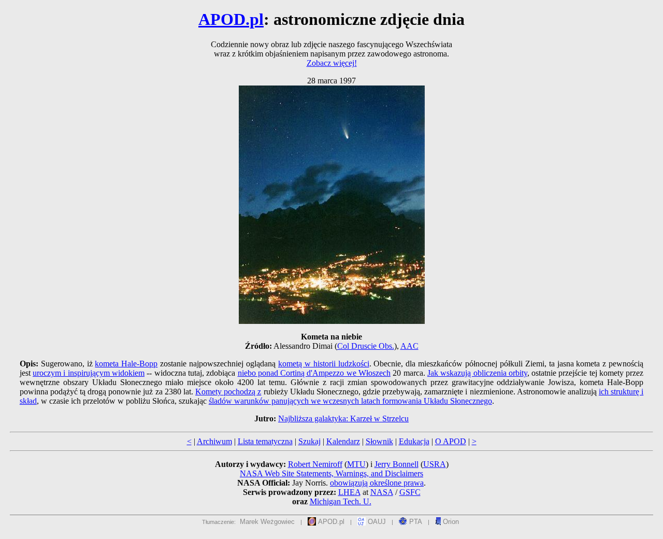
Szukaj (309, 441)
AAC (409, 346)
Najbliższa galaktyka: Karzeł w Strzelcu (343, 418)
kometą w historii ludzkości (323, 363)
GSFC (410, 492)
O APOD (450, 441)
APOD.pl (231, 19)
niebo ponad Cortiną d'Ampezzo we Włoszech (314, 372)
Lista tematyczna (265, 441)
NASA (381, 492)
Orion (450, 522)
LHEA (349, 492)
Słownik (379, 441)
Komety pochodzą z (228, 391)
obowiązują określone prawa (377, 482)
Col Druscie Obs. (365, 346)
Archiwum (214, 441)
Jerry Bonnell (396, 464)
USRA (434, 464)
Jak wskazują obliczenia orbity (477, 372)
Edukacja (414, 441)
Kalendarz (343, 441)
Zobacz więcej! (332, 63)
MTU (356, 464)
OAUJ (376, 522)
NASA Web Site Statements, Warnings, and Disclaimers (331, 473)
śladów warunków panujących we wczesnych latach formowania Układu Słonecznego (350, 400)
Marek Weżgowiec (267, 522)
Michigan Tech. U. (340, 501)
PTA (414, 522)
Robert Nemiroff (315, 464)
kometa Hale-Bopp (126, 363)
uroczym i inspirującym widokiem (89, 372)
